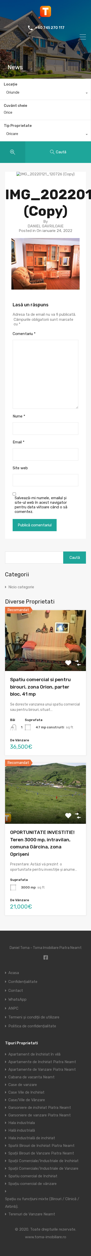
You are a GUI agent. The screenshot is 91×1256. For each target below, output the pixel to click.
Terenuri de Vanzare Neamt (31, 1214)
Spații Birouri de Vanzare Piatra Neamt (41, 1153)
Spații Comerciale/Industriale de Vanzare (43, 1168)
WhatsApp (17, 999)
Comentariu (24, 333)
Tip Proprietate (18, 126)
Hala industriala (21, 1122)
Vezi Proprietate (45, 659)
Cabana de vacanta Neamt (31, 1077)
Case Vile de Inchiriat (26, 1092)
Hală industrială (21, 1130)
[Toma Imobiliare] (45, 16)
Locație (10, 84)
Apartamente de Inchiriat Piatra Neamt (42, 1062)
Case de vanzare (22, 1084)
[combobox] (45, 94)
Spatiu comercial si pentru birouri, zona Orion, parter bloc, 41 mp (40, 687)
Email (19, 442)
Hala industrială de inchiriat (31, 1138)
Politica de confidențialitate (32, 1026)
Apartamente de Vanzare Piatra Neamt (42, 1069)
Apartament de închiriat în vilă (34, 1054)
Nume (19, 416)
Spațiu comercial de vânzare (32, 1183)
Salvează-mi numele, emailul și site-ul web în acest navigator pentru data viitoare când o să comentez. (41, 505)
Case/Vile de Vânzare (26, 1100)
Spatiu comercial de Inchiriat (32, 1176)
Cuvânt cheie (15, 106)
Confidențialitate (22, 982)
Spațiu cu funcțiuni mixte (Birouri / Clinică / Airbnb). (42, 1203)
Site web (20, 468)
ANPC (13, 1008)
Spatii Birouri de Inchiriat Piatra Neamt (41, 1145)
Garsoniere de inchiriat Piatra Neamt (39, 1107)
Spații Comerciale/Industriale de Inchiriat (43, 1161)
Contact (15, 991)
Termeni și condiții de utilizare (33, 1017)
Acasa (13, 973)
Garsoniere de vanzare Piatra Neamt (39, 1115)
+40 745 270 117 (49, 28)
